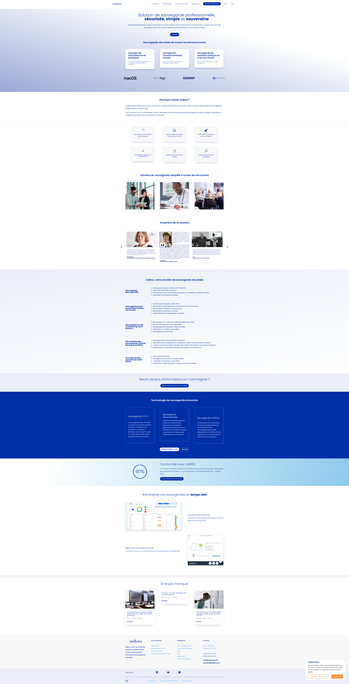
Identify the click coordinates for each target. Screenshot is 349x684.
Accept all (337, 676)
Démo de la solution (184, 659)
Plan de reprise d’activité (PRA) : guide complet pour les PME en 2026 (208, 614)
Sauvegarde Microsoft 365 (160, 654)
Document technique (184, 648)
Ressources (195, 4)
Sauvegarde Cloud (158, 648)
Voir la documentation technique (174, 386)
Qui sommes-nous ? (184, 646)
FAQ (178, 654)
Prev (116, 78)
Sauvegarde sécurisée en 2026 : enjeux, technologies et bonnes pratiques (140, 614)
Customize (313, 676)
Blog (178, 651)
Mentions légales (150, 681)
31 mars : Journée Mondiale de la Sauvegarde (174, 594)
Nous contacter (208, 646)
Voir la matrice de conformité (171, 479)
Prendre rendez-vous (212, 4)
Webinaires (181, 656)
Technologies (166, 4)
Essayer (174, 34)
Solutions (155, 4)
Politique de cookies (186, 681)
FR (225, 4)
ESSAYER (185, 449)
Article (139, 618)
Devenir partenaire (181, 4)
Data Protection (157, 651)
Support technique (209, 648)
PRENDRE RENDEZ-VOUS (169, 449)
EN (232, 4)
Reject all (325, 676)
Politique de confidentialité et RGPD (168, 681)
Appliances (155, 646)
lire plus (130, 622)
